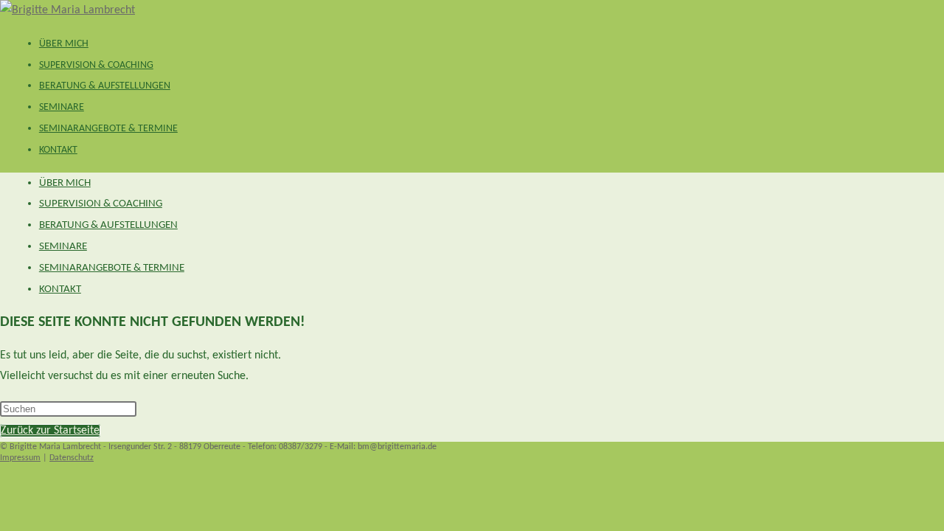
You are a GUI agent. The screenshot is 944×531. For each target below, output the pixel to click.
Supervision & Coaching (100, 203)
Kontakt (60, 289)
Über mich (65, 183)
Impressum (20, 458)
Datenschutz (71, 458)
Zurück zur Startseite (50, 431)
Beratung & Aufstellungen (108, 225)
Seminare (63, 246)
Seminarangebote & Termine (111, 268)
